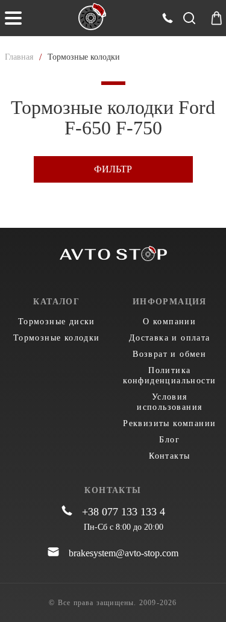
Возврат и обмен (169, 354)
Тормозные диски (56, 321)
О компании (169, 321)
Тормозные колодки (56, 337)
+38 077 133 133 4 (123, 512)
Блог (169, 439)
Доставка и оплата (169, 337)
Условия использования (169, 402)
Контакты (169, 455)
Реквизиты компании (169, 423)
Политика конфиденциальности (169, 375)
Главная (19, 56)
